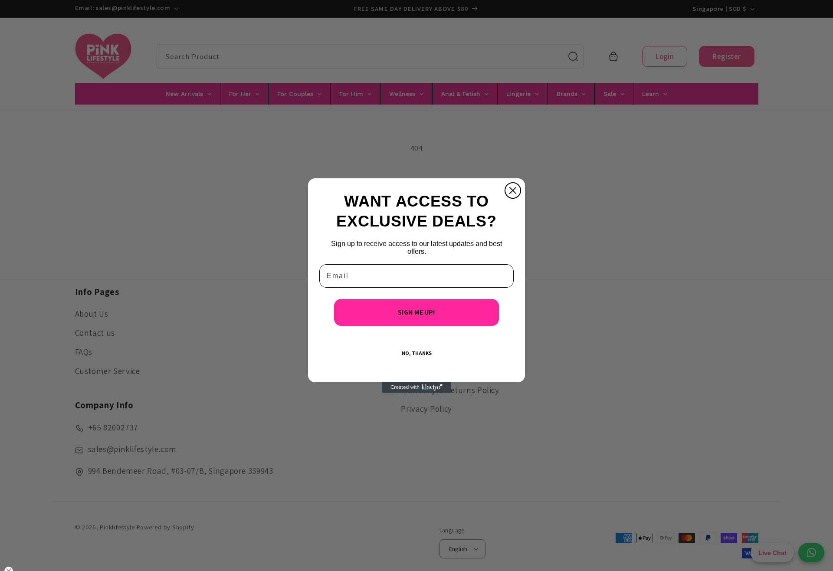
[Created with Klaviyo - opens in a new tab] (416, 387)
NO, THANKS (417, 353)
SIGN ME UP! (416, 312)
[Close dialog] (513, 190)
